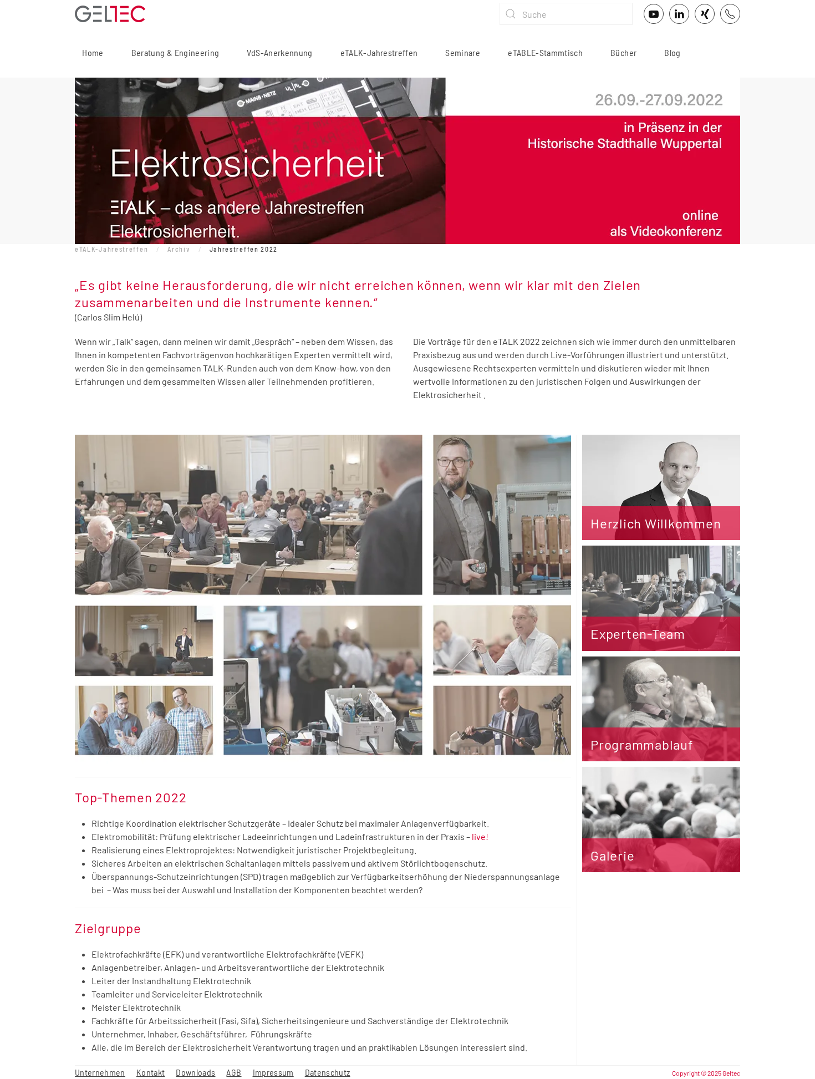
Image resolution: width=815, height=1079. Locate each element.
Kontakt (150, 1072)
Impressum (273, 1072)
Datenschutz (327, 1072)
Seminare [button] (462, 52)
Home (92, 52)
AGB (233, 1072)
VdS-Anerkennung (279, 52)
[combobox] (566, 14)
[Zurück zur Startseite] (110, 14)
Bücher (623, 52)
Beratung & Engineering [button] (175, 52)
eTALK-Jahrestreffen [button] (379, 52)
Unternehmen (100, 1072)
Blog (672, 52)
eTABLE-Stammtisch (545, 52)
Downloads (195, 1072)
